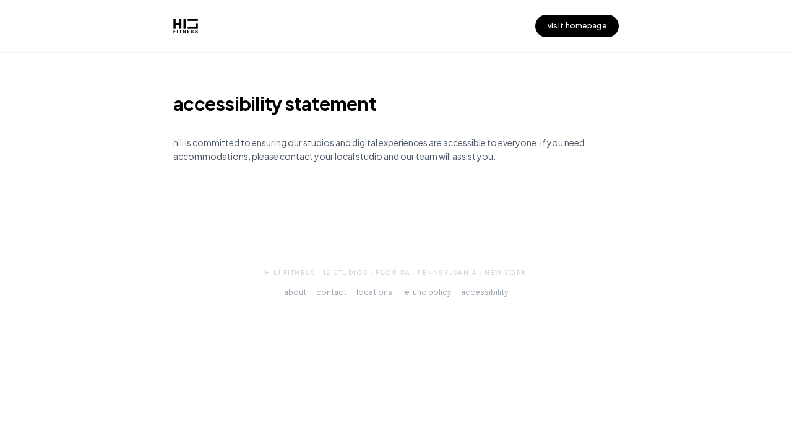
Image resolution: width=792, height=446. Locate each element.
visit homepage (577, 25)
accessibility (484, 292)
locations (374, 292)
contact (331, 292)
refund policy (426, 292)
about (295, 292)
